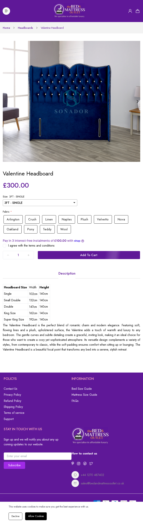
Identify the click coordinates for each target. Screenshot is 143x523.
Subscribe (14, 465)
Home (6, 28)
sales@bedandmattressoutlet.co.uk (102, 483)
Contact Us (10, 389)
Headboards (25, 28)
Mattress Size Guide (84, 395)
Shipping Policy (13, 407)
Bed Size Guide (82, 389)
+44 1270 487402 (92, 475)
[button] (5, 101)
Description (66, 273)
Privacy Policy (12, 395)
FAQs (75, 401)
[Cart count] (137, 11)
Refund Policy (12, 401)
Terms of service (14, 413)
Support (9, 419)
